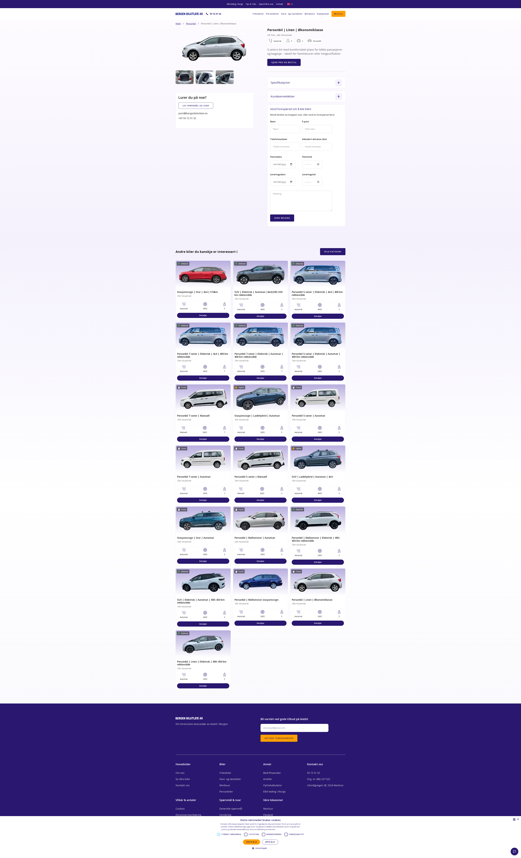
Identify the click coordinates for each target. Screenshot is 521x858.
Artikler (267, 779)
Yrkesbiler (258, 13)
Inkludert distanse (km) (314, 139)
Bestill (338, 13)
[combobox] (514, 819)
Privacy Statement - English (259, 853)
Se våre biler (183, 779)
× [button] (518, 819)
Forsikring (225, 814)
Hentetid (307, 156)
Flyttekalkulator (272, 785)
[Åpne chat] (514, 851)
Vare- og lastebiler (292, 13)
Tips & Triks (251, 4)
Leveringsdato (277, 174)
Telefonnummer (278, 139)
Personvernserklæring (188, 814)
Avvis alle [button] (270, 842)
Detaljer (203, 315)
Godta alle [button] (251, 842)
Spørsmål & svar (266, 4)
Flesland (268, 814)
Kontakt (279, 4)
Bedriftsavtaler (272, 772)
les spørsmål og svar (196, 105)
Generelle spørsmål (230, 808)
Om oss (180, 772)
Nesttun (268, 808)
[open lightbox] (214, 48)
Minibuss (310, 13)
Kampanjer (323, 13)
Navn (273, 121)
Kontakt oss (183, 785)
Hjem (178, 23)
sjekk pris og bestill (284, 62)
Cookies (180, 808)
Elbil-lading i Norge (235, 4)
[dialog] (260, 837)
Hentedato (276, 156)
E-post (305, 121)
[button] (290, 4)
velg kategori (332, 251)
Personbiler (272, 13)
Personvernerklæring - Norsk (287, 829)
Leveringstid (308, 174)
